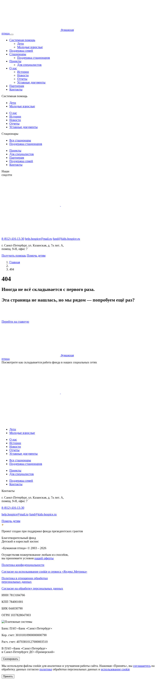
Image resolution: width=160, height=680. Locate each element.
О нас (13, 68)
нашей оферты (44, 558)
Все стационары (20, 140)
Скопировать (10, 658)
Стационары (17, 54)
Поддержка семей (21, 50)
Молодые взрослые (30, 47)
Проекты (15, 61)
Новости (23, 75)
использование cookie (115, 669)
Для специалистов (29, 64)
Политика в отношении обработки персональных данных (25, 580)
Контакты (15, 89)
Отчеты (22, 79)
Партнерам (16, 86)
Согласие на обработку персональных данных (32, 588)
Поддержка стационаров (33, 57)
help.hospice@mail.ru (38, 238)
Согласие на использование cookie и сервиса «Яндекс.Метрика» (44, 571)
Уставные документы (31, 82)
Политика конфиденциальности (23, 565)
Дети (20, 43)
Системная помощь (22, 40)
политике (45, 669)
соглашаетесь (142, 665)
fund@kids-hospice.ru (66, 238)
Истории (23, 71)
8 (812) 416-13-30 (13, 238)
